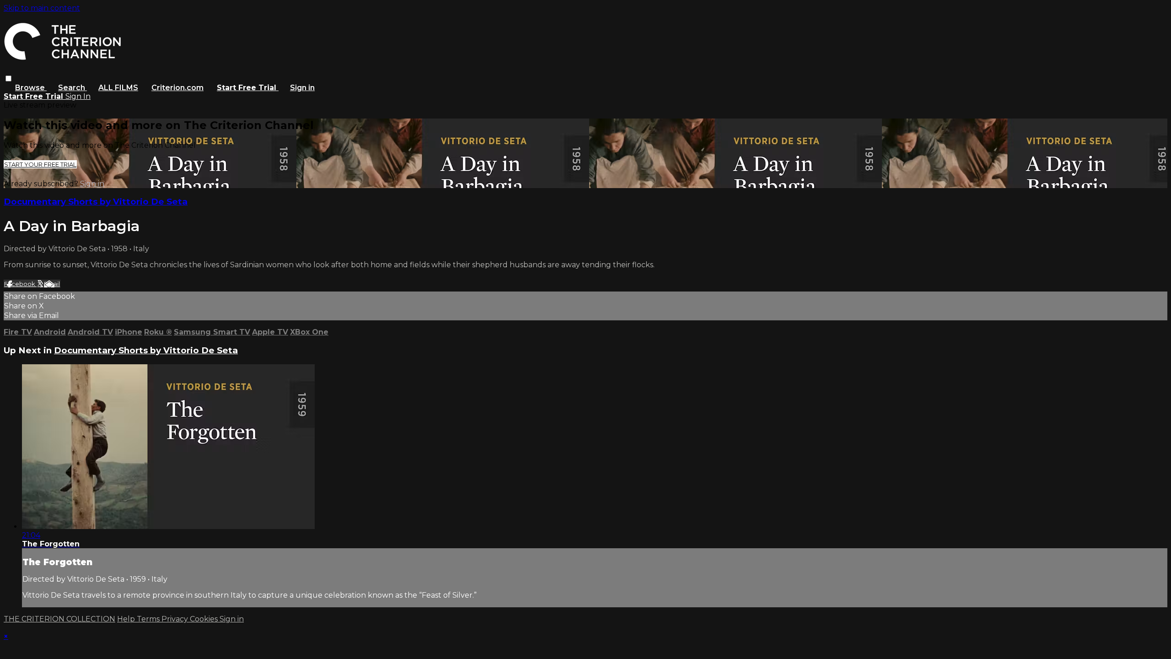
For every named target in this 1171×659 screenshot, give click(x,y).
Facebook (20, 283)
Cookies (205, 619)
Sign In (78, 96)
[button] (8, 78)
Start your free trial (40, 164)
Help (127, 619)
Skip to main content (42, 8)
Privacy (175, 619)
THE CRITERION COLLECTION (59, 619)
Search (72, 87)
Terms (149, 619)
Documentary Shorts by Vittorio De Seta (96, 201)
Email (52, 283)
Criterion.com (177, 87)
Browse (31, 87)
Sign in (302, 87)
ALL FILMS (118, 87)
